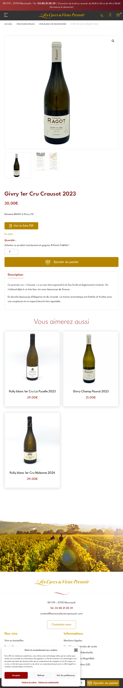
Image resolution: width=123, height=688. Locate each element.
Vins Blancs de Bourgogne (52, 24)
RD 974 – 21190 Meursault (17, 3)
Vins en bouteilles (25, 24)
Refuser (41, 675)
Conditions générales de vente (80, 646)
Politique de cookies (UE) (77, 664)
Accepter (16, 675)
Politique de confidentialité (48, 682)
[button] (75, 650)
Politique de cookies (29, 682)
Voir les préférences (66, 675)
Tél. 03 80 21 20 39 (61, 608)
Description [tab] (15, 274)
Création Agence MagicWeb (79, 658)
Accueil (8, 24)
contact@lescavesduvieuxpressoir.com (61, 613)
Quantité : (10, 240)
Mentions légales (73, 640)
